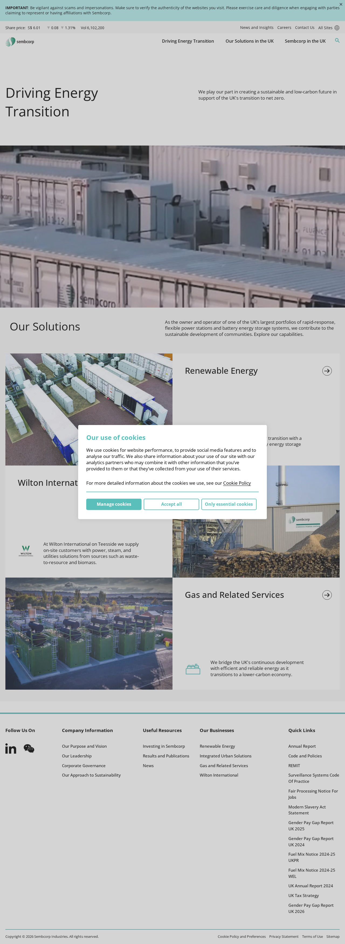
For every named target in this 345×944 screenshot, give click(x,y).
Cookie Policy (237, 483)
